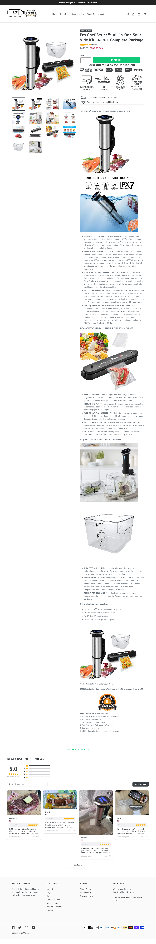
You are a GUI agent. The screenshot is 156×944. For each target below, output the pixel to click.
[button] (88, 45)
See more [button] (34, 833)
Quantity (84, 55)
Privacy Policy (85, 889)
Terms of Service (86, 896)
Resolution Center (54, 906)
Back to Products (80, 749)
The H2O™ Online (23, 933)
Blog (49, 896)
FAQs (49, 892)
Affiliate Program (54, 903)
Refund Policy (85, 892)
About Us (50, 889)
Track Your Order (53, 899)
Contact (50, 910)
